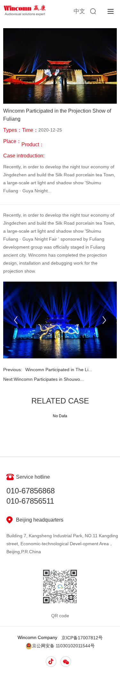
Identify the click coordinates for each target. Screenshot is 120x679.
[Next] (104, 320)
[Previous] (15, 320)
